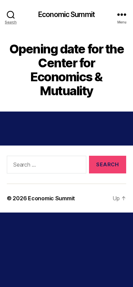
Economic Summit (66, 14)
